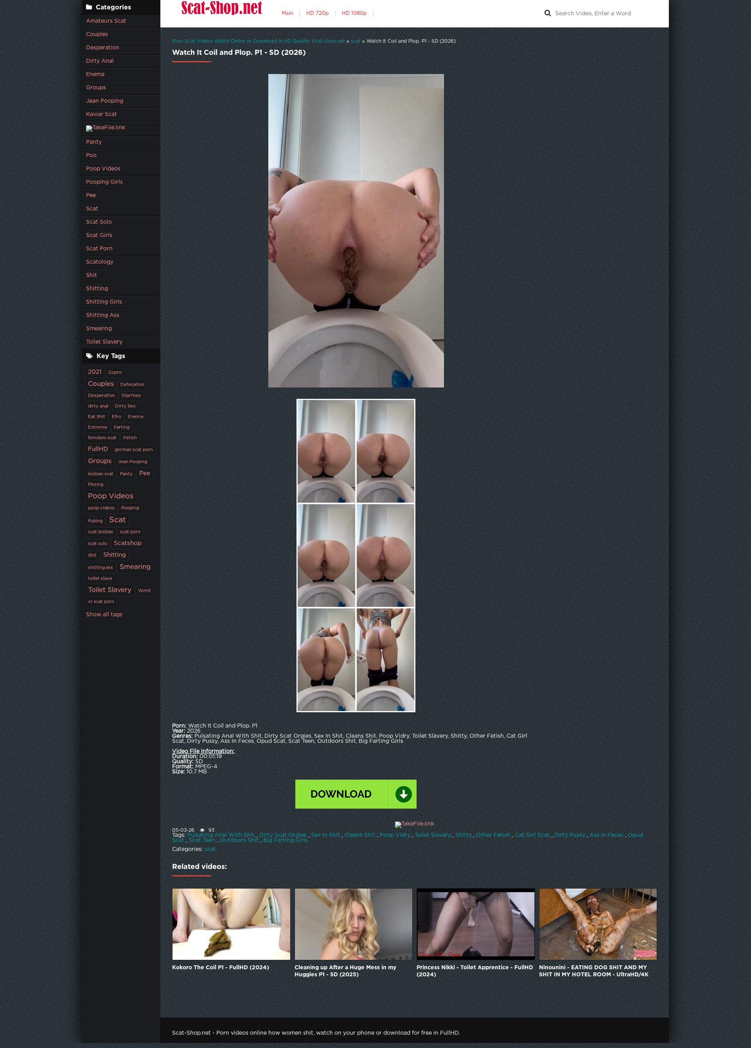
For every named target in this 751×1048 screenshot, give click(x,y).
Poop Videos (103, 169)
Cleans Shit (360, 835)
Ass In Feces (606, 835)
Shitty (463, 835)
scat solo (97, 544)
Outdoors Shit (239, 840)
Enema (95, 74)
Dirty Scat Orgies (282, 835)
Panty (94, 142)
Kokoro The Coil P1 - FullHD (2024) (220, 967)
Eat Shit (96, 417)
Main (287, 13)
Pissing (95, 485)
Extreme (97, 427)
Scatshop (128, 543)
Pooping (130, 508)
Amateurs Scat (106, 21)
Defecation (132, 385)
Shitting (97, 288)
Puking (95, 521)
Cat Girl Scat (532, 835)
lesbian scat (100, 474)
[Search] (547, 14)
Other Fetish (493, 835)
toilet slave (100, 579)
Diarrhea (131, 396)
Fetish (130, 438)
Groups (96, 87)
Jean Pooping (104, 101)
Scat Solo (99, 222)
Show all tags (104, 614)
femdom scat (102, 438)
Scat (92, 208)
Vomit (144, 591)
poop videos (101, 508)
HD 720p (317, 13)
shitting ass (100, 568)
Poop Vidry (395, 835)
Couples (97, 34)
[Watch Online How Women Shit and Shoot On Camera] (221, 13)
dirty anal (98, 406)
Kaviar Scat (101, 114)
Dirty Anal (100, 61)
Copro (115, 373)
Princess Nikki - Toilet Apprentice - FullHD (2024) (475, 971)
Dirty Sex (125, 406)
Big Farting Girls (285, 840)
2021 (95, 372)
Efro (116, 417)
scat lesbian (100, 532)
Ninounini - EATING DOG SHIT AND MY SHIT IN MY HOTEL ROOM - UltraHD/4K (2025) (594, 971)
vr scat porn (101, 602)
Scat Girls (99, 235)
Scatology (99, 262)
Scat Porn (99, 248)
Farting (121, 427)
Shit (91, 275)
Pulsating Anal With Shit (221, 835)
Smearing (99, 328)
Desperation (102, 47)
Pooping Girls (104, 182)
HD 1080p (354, 13)
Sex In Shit (325, 835)
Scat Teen (202, 840)
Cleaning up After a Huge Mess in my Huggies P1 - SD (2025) (345, 971)
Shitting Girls (104, 302)
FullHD (98, 449)
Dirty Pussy (569, 835)
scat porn (130, 532)
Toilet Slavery (104, 342)
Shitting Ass (102, 315)
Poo (91, 155)
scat (210, 849)
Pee (91, 195)
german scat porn (134, 450)
